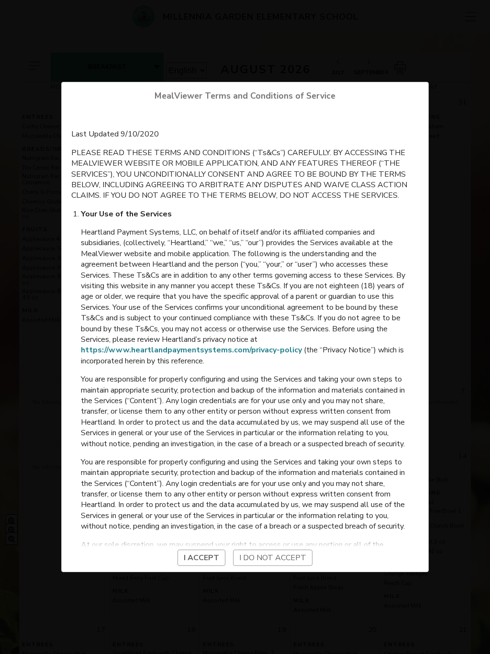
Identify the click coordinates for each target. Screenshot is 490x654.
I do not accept (272, 558)
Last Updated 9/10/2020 (115, 134)
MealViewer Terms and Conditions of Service (245, 95)
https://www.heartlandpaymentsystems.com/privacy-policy (191, 350)
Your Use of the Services (126, 214)
